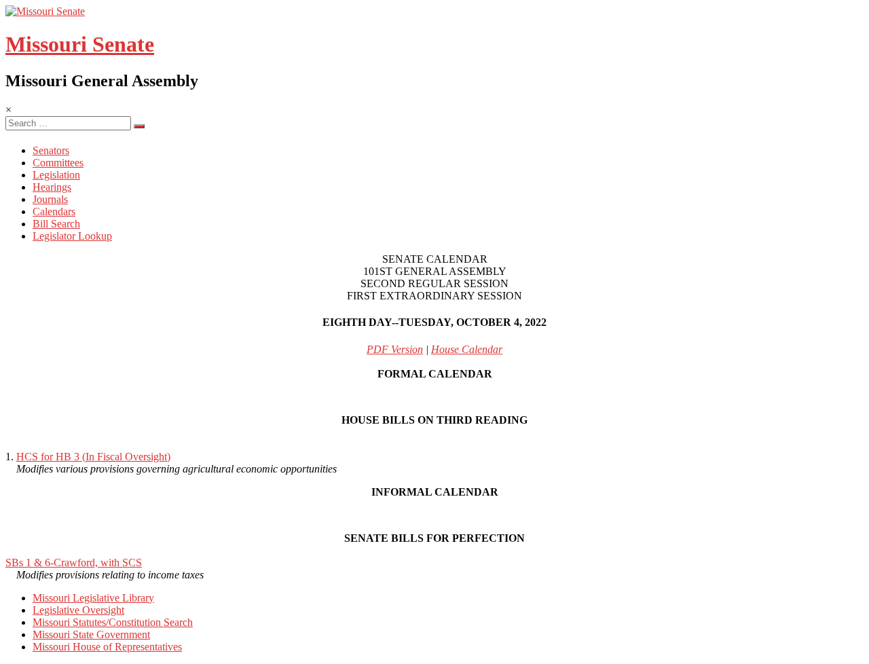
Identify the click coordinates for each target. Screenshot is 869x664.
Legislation (56, 175)
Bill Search (56, 223)
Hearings (52, 187)
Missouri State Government (91, 634)
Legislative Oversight (78, 610)
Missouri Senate (79, 44)
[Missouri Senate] (45, 11)
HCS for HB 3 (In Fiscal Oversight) (93, 456)
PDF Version (395, 349)
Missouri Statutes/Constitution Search (113, 622)
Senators (51, 150)
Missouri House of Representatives (107, 646)
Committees (58, 162)
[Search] (139, 126)
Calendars (54, 211)
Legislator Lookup (72, 236)
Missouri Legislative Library (93, 598)
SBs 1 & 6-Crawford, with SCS (73, 562)
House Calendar (466, 349)
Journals (50, 199)
